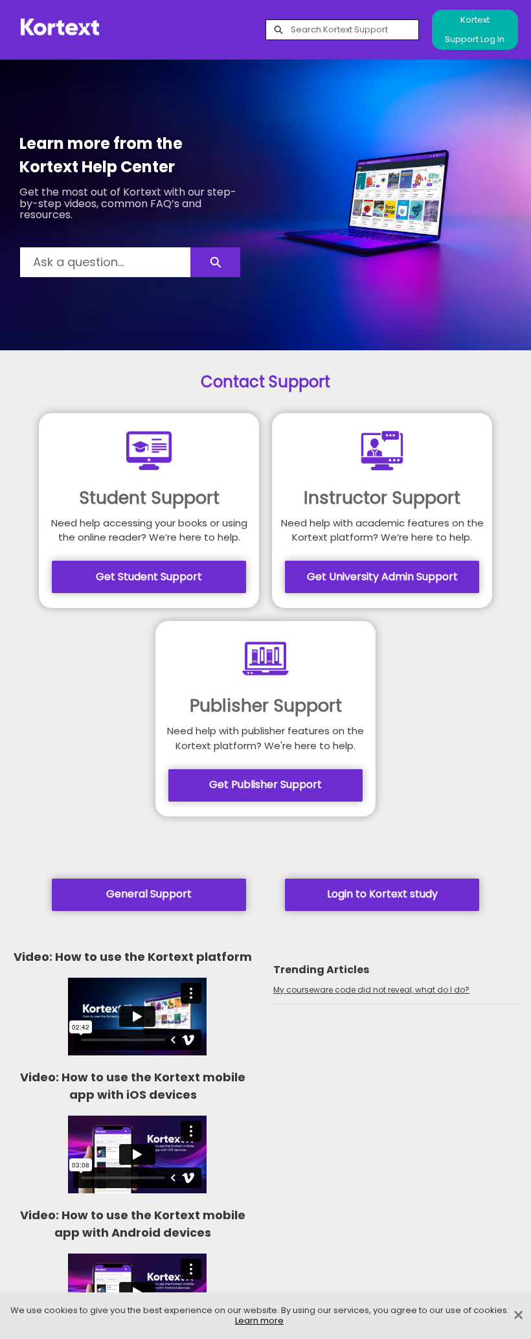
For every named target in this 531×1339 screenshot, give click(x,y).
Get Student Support (149, 576)
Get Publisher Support (265, 784)
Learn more (259, 1320)
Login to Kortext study (382, 893)
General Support (149, 893)
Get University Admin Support (382, 576)
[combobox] (354, 29)
